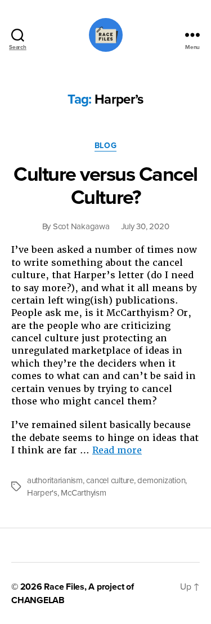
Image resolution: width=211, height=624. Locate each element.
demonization (161, 480)
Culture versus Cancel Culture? (105, 186)
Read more (117, 450)
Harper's (42, 493)
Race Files (64, 586)
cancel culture (109, 480)
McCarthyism (83, 493)
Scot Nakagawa (81, 226)
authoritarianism (55, 480)
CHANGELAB (38, 600)
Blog (105, 145)
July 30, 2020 (145, 226)
